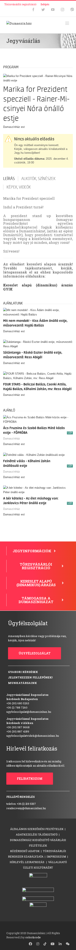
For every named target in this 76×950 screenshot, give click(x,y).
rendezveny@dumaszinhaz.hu (26, 808)
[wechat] (68, 944)
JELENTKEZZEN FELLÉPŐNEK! (30, 677)
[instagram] (37, 944)
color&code (33, 937)
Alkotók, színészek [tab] (38, 178)
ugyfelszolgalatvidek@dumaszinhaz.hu (32, 736)
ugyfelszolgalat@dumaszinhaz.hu (28, 712)
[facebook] (30, 944)
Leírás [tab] (9, 178)
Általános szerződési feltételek (37, 829)
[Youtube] (52, 9)
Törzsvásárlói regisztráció (20, 4)
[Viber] (72, 9)
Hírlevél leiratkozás (27, 862)
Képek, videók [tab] (19, 187)
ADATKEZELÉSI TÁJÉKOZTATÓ (37, 834)
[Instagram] (62, 9)
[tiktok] (44, 944)
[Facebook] (33, 9)
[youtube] (52, 944)
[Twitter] (43, 9)
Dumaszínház (11, 438)
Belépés (45, 4)
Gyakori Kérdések (23, 672)
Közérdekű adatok (25, 851)
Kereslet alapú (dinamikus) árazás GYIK (38, 287)
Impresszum (56, 856)
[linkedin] (60, 944)
